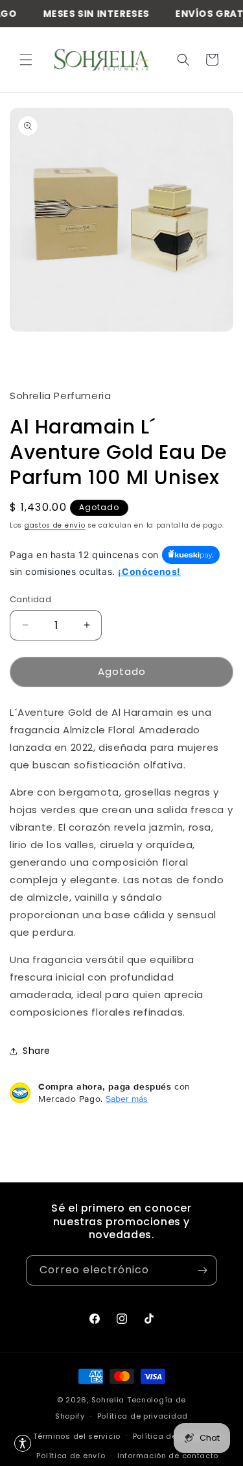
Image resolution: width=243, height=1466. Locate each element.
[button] (26, 59)
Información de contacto (167, 1455)
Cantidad (30, 599)
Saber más (127, 1098)
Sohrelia (109, 1400)
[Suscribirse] (202, 1270)
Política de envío (70, 1455)
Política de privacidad (142, 1416)
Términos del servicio (77, 1436)
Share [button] (37, 1050)
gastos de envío (55, 525)
